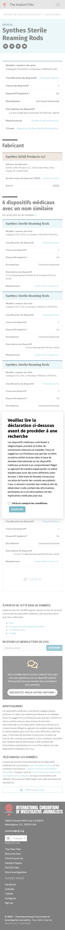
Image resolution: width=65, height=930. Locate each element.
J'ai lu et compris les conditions (29, 503)
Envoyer (17, 509)
